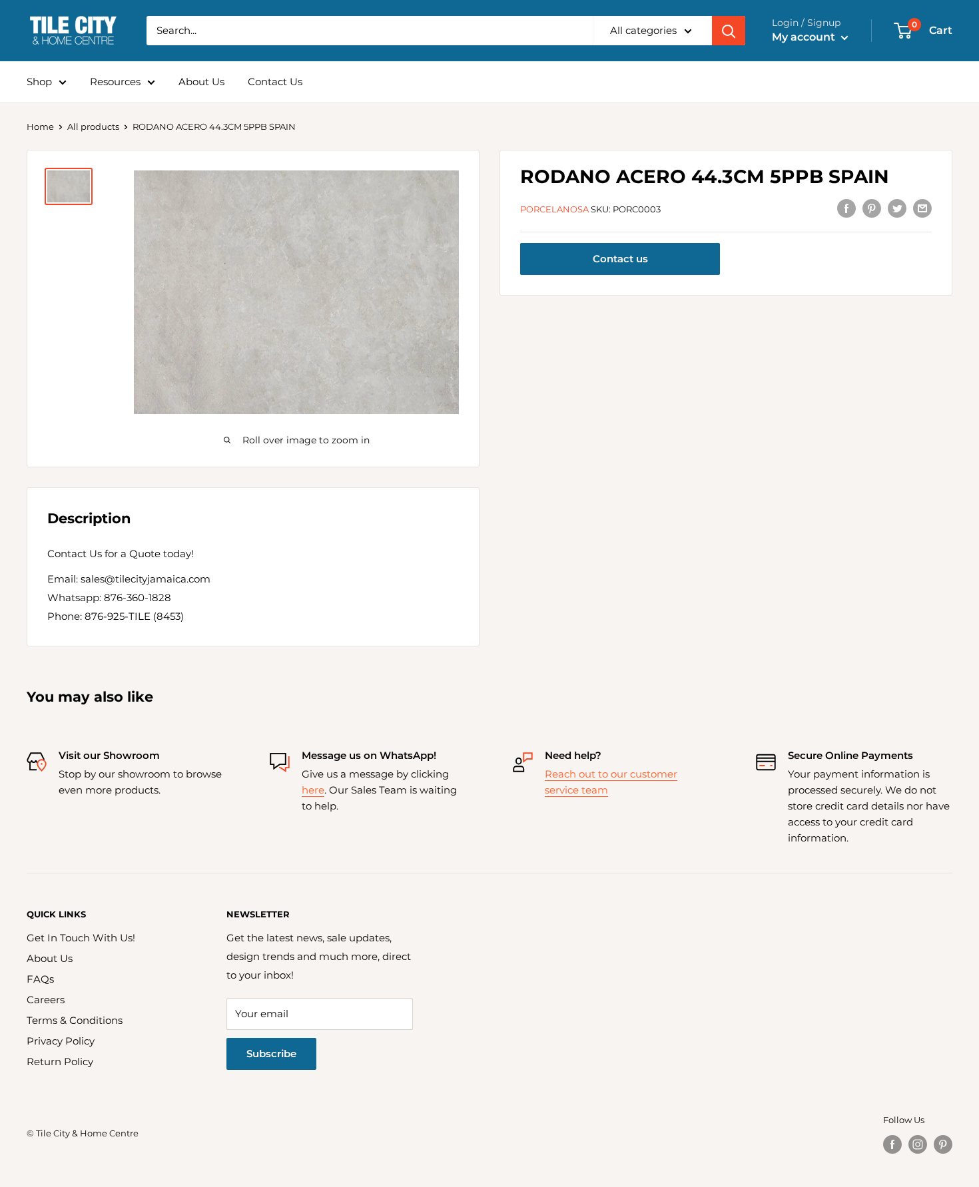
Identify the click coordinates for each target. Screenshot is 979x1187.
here (313, 790)
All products (93, 126)
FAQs (40, 979)
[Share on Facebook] (846, 208)
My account (805, 37)
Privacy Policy (61, 1041)
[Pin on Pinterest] (871, 208)
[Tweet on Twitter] (897, 208)
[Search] (728, 30)
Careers (46, 999)
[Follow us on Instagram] (917, 1144)
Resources (115, 81)
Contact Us (275, 81)
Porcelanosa (554, 209)
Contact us (620, 259)
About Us (201, 81)
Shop (39, 81)
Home (40, 126)
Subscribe (271, 1053)
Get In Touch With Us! (81, 937)
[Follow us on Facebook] (892, 1144)
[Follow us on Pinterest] (943, 1144)
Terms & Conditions (75, 1020)
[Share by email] (922, 208)
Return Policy (60, 1061)
